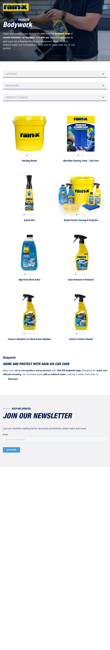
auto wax (45, 38)
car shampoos (28, 38)
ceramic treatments (11, 38)
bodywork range (62, 34)
